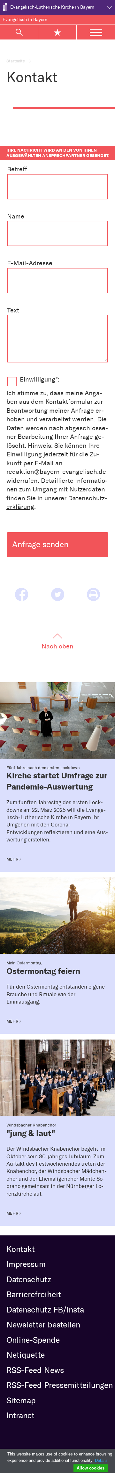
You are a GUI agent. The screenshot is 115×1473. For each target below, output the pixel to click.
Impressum (26, 1264)
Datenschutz (28, 1279)
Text (13, 310)
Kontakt (20, 1249)
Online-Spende (33, 1340)
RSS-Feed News (35, 1370)
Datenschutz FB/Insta (45, 1309)
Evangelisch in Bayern (25, 19)
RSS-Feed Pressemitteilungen (59, 1385)
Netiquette (25, 1355)
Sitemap (20, 1400)
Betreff (17, 169)
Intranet (20, 1415)
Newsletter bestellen (43, 1324)
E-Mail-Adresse (29, 263)
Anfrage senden (40, 544)
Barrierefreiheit (33, 1294)
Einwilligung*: (39, 379)
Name (15, 216)
